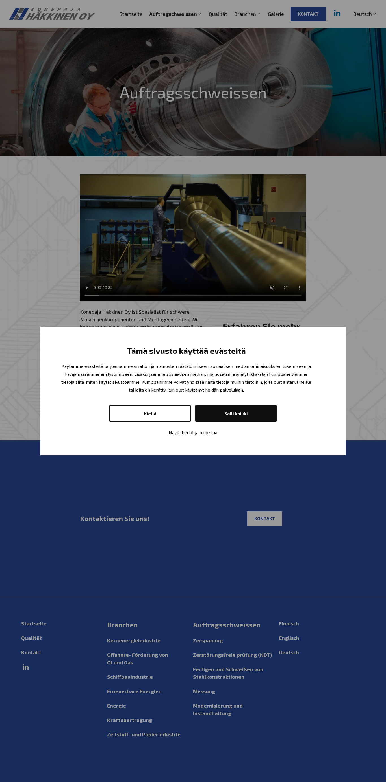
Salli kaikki (236, 413)
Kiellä (150, 413)
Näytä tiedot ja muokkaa (193, 432)
